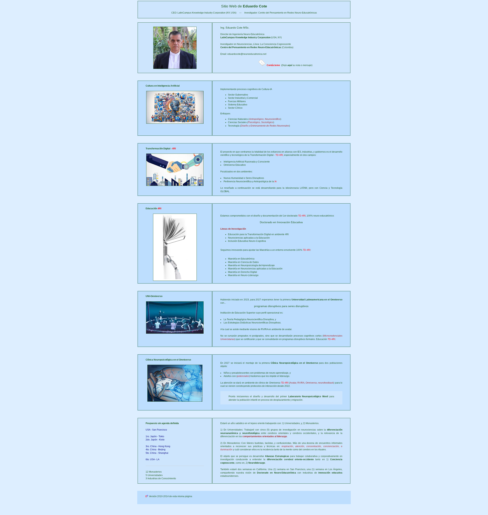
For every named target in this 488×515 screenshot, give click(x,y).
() (289, 65)
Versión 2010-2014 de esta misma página (170, 496)
